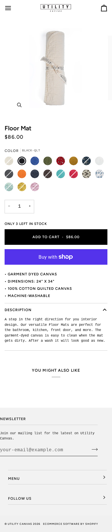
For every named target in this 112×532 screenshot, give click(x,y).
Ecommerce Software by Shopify (70, 523)
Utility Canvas (20, 523)
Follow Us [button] (20, 498)
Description (18, 310)
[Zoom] (19, 105)
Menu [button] (14, 478)
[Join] (93, 449)
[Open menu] (13, 8)
